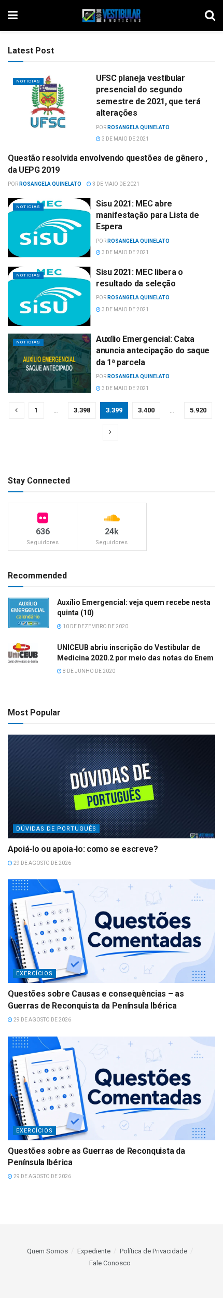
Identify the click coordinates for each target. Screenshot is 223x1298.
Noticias (28, 81)
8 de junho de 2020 (88, 671)
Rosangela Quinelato (138, 127)
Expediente (93, 1251)
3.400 (146, 410)
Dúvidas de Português (56, 828)
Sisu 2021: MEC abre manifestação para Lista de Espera (147, 215)
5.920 (198, 410)
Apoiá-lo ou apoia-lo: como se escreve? (83, 849)
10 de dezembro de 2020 (95, 626)
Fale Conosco (110, 1263)
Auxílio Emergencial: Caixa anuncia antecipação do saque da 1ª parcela (153, 350)
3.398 (82, 410)
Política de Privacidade (153, 1251)
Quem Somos (47, 1251)
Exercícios (34, 973)
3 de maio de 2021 (125, 139)
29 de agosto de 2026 (41, 863)
